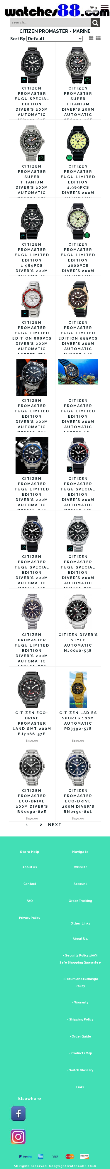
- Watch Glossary (80, 1070)
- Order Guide (80, 1036)
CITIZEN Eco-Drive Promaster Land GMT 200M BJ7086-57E (32, 723)
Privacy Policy (29, 918)
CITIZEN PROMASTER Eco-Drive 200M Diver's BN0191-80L (78, 801)
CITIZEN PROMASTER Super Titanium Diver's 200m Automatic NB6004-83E (32, 182)
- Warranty (80, 1002)
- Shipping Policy (80, 1019)
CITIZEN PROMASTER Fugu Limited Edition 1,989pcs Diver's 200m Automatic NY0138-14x (78, 184)
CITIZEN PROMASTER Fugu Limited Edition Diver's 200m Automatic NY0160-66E (32, 650)
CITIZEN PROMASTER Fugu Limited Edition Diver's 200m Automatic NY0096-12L (78, 416)
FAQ (30, 901)
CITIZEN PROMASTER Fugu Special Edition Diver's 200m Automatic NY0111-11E (32, 572)
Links (80, 1087)
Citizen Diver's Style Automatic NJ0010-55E (78, 642)
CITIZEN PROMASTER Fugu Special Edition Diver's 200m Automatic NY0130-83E (78, 572)
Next (55, 824)
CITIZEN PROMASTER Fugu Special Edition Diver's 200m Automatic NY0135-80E (32, 104)
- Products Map (80, 1053)
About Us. (80, 938)
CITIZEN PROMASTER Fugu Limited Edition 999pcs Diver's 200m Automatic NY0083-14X (78, 338)
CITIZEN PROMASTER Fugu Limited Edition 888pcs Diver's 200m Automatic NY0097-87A (32, 338)
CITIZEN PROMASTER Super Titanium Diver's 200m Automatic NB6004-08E (78, 104)
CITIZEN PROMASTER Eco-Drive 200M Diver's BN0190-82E (32, 801)
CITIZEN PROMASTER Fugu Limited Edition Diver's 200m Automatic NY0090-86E (32, 416)
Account (80, 883)
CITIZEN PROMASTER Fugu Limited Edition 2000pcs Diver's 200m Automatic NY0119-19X (78, 263)
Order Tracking (80, 901)
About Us (30, 867)
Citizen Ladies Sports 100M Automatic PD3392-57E (78, 721)
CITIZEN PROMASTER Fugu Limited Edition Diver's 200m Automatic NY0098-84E (32, 494)
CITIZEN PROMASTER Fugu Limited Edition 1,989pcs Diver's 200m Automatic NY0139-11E (32, 263)
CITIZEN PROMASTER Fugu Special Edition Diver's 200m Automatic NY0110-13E (78, 494)
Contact (29, 883)
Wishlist (80, 867)
